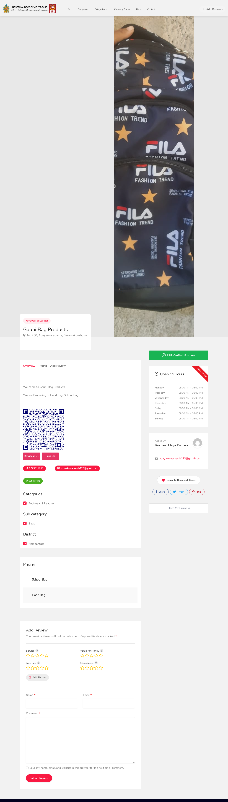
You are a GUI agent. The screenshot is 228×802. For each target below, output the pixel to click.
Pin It (198, 491)
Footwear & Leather (37, 320)
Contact (151, 9)
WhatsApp (34, 480)
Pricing (43, 366)
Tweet (180, 491)
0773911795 (35, 468)
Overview (29, 366)
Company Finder (122, 9)
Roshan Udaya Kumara (171, 445)
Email (87, 695)
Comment (33, 713)
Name (30, 695)
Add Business (214, 9)
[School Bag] (30, 579)
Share (161, 491)
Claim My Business (178, 508)
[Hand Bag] (30, 595)
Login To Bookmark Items (181, 480)
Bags (31, 524)
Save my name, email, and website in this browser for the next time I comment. (77, 768)
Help (138, 9)
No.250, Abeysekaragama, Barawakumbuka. (56, 335)
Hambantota (36, 544)
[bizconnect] (30, 8)
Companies (83, 9)
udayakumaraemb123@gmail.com (78, 468)
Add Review (58, 366)
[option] (154, 176)
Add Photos (39, 677)
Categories (100, 9)
